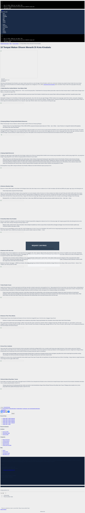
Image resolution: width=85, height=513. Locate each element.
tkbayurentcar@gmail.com (9, 470)
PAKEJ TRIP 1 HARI (6, 424)
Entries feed (5, 451)
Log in (4, 450)
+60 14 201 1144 (7, 8)
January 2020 (5, 434)
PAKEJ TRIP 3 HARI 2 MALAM (9, 421)
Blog (3, 19)
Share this (3, 410)
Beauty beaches (6, 439)
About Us (4, 15)
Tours (4, 17)
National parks (6, 443)
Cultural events (6, 441)
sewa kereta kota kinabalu (49, 84)
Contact (4, 32)
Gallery (4, 20)
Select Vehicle (3, 509)
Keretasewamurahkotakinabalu (9, 408)
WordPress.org (6, 454)
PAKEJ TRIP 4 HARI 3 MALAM (9, 420)
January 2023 (5, 431)
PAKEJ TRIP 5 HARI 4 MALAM (9, 418)
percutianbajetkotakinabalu (34, 408)
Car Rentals (5, 16)
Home (4, 13)
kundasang (25, 408)
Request (42, 269)
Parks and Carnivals (7, 445)
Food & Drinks (6, 442)
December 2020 (6, 433)
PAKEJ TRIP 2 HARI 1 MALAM (9, 422)
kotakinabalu (19, 408)
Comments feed (6, 453)
